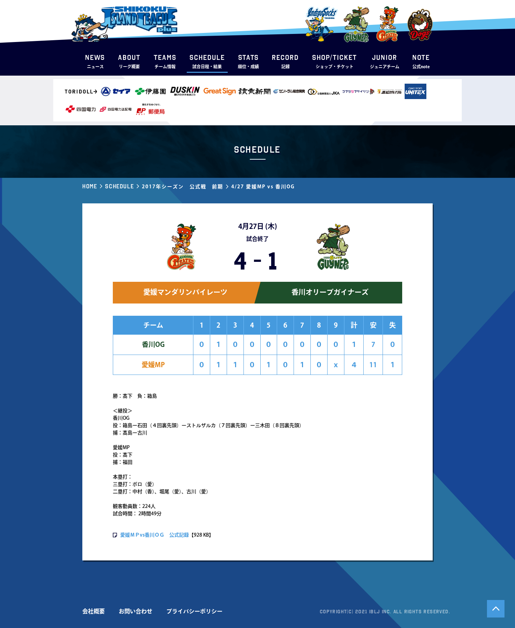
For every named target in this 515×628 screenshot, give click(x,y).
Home (89, 186)
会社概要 (93, 611)
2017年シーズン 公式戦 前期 (182, 186)
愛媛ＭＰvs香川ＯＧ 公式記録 (154, 534)
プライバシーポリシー (194, 611)
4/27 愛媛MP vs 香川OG (263, 186)
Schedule (119, 186)
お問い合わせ (135, 611)
